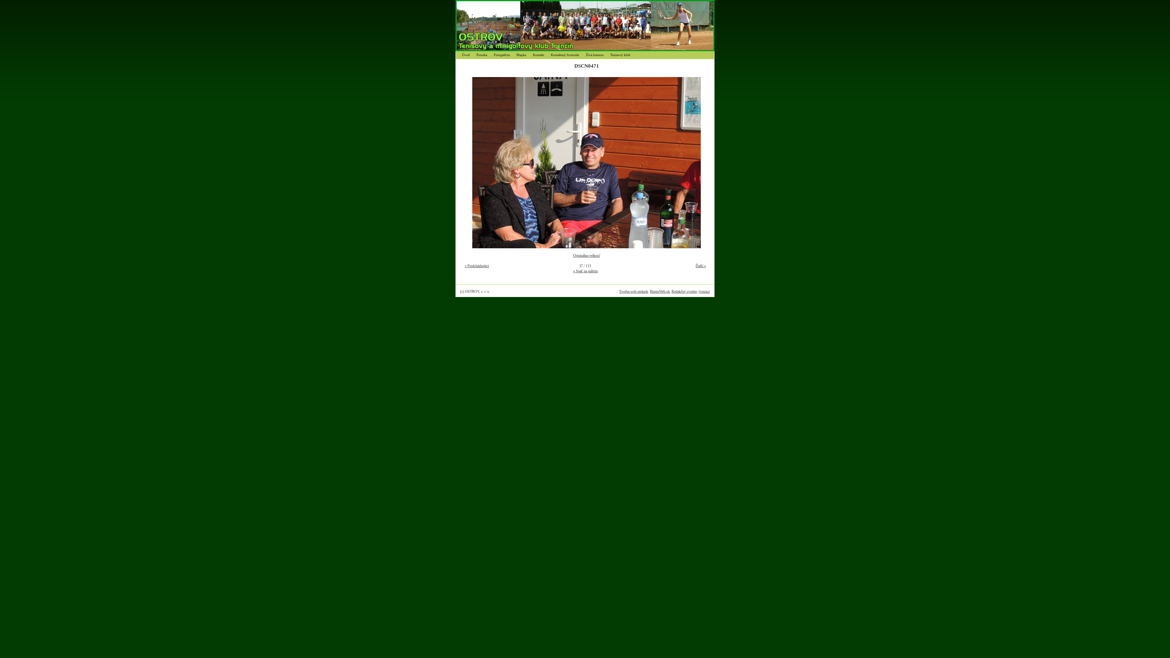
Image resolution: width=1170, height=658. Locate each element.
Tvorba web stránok (633, 291)
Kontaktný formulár (565, 55)
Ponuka (482, 55)
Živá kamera (595, 55)
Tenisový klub (620, 55)
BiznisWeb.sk (660, 291)
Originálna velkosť (586, 255)
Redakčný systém (684, 291)
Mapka (521, 55)
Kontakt (538, 55)
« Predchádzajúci (477, 266)
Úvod (466, 55)
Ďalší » (701, 266)
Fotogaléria (502, 55)
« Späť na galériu (585, 271)
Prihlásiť (704, 291)
